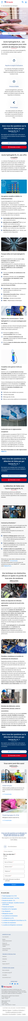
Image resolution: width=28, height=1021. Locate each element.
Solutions (4, 956)
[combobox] (22, 2)
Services (4, 961)
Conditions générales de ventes (13, 1012)
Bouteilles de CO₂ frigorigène (9, 909)
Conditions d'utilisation (18, 1010)
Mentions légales (7, 1010)
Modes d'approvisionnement (7, 940)
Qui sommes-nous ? (6, 977)
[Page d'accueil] (7, 987)
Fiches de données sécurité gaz (6, 949)
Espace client (5, 963)
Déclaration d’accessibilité (9, 1014)
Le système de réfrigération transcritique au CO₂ (14, 920)
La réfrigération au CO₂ (8, 918)
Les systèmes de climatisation (10, 916)
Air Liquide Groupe (6, 972)
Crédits (24, 1014)
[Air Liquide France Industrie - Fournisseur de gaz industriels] (9, 2)
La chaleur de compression (9, 922)
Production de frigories (8, 906)
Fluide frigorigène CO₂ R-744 (9, 896)
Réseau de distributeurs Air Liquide (5, 945)
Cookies (19, 1014)
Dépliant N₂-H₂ (7, 566)
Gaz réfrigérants (6, 911)
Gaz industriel (5, 936)
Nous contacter (5, 970)
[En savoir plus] (14, 776)
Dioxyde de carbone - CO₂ (8, 900)
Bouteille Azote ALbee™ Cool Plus (10, 898)
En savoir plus (14, 560)
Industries (4, 959)
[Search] (22, 2)
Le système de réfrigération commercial (12, 925)
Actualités (4, 975)
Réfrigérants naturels (7, 913)
